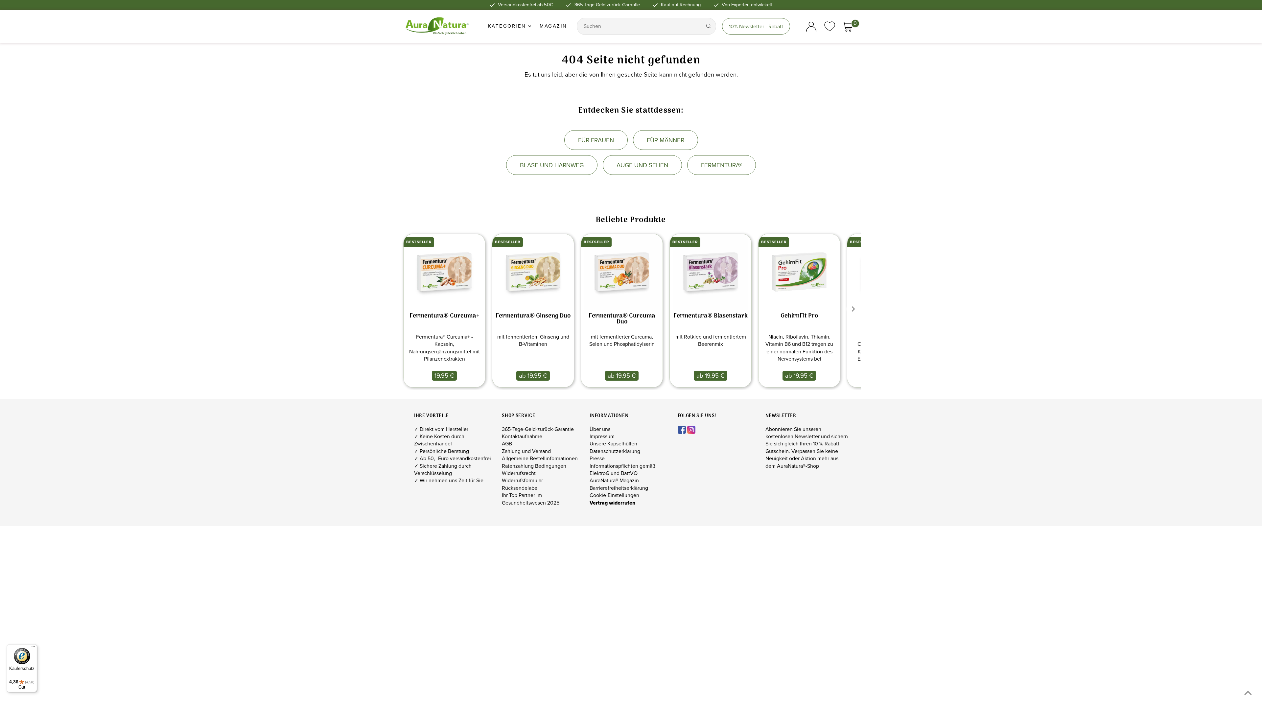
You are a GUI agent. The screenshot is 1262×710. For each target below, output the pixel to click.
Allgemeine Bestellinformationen (540, 458)
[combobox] (640, 26)
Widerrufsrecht (519, 473)
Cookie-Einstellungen (614, 495)
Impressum (602, 436)
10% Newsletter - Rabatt (756, 26)
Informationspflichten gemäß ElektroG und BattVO (622, 469)
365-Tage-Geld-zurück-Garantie (538, 429)
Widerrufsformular (522, 480)
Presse (597, 458)
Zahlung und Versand (526, 451)
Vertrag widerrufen (612, 503)
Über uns (600, 429)
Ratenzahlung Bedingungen (534, 466)
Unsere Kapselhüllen (613, 443)
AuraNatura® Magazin (614, 480)
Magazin (553, 26)
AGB (507, 443)
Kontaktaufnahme (522, 436)
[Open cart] (848, 26)
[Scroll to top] (1248, 692)
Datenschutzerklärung (615, 451)
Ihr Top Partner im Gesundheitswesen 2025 (530, 498)
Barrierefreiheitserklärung (619, 488)
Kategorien (508, 26)
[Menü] (33, 648)
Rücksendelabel (520, 488)
